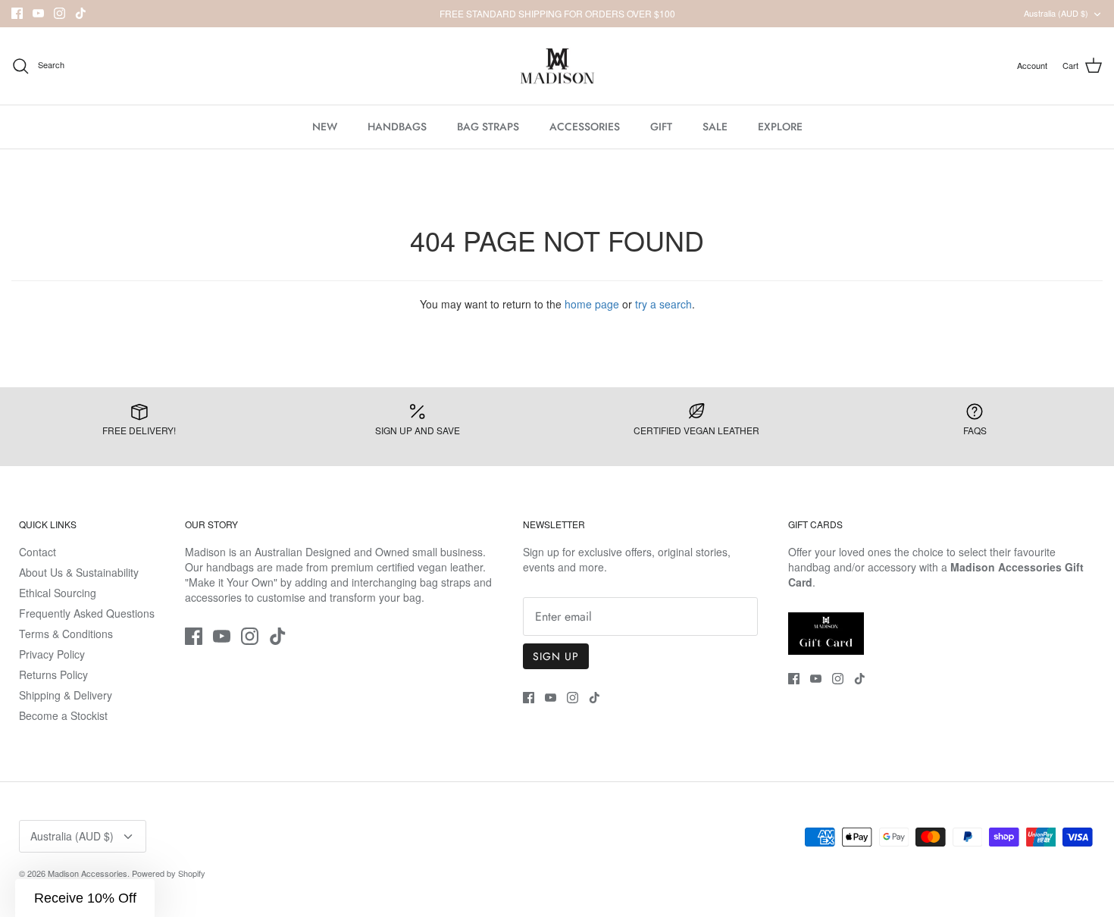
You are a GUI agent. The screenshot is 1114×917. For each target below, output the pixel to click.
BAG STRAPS (488, 126)
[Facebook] (17, 13)
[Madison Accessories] (557, 66)
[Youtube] (38, 13)
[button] (85, 898)
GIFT (661, 126)
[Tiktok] (80, 13)
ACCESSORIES (584, 126)
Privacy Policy (52, 654)
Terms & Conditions (66, 633)
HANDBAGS (397, 126)
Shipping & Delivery (65, 695)
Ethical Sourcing (57, 592)
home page (592, 303)
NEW (324, 126)
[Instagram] (59, 13)
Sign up (556, 656)
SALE (715, 126)
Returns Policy (53, 674)
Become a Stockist (63, 715)
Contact (37, 551)
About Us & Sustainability (79, 572)
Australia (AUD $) (1056, 13)
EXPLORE (780, 126)
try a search (663, 303)
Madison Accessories (87, 873)
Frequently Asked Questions (87, 613)
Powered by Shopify (168, 873)
